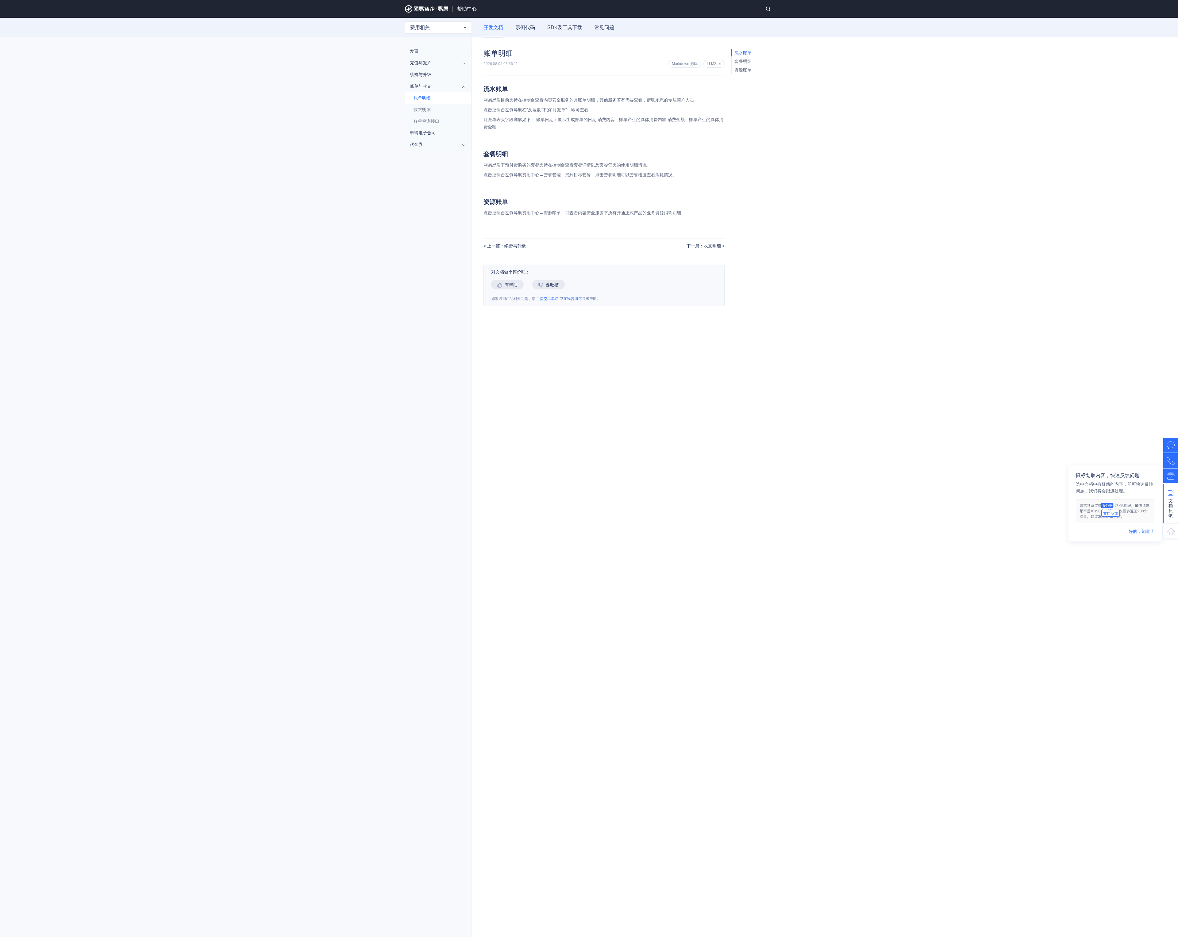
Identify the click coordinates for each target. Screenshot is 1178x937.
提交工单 (547, 299)
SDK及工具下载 (564, 27)
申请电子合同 (423, 132)
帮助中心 (467, 8)
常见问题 (604, 27)
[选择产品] (465, 27)
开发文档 (493, 27)
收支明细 (422, 109)
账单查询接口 (426, 121)
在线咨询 (570, 299)
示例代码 (525, 27)
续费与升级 (420, 74)
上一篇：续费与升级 (506, 246)
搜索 (768, 8)
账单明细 (422, 97)
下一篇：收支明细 (704, 246)
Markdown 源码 (685, 64)
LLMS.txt (714, 64)
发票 (414, 51)
